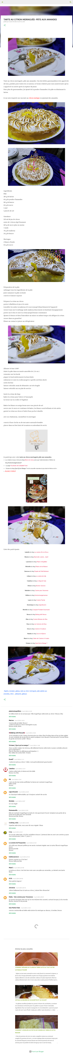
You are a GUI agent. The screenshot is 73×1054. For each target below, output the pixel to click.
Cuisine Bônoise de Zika (40, 619)
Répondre (12, 716)
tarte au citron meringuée (28, 691)
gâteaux (24, 694)
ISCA (10, 878)
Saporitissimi (42, 605)
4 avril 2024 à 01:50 (31, 842)
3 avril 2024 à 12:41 (16, 779)
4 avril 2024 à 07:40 (19, 867)
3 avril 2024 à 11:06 (35, 745)
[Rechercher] (7, 2)
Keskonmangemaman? (15, 462)
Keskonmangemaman (41, 595)
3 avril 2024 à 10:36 (31, 732)
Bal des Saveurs (40, 585)
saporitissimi (13, 792)
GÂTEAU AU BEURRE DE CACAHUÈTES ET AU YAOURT (31, 1000)
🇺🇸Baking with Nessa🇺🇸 (17, 733)
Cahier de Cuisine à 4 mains (41, 638)
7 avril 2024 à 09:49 (39, 897)
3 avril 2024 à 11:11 (19, 759)
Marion (11, 720)
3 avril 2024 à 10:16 (19, 720)
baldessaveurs (14, 857)
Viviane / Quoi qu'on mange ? (19, 745)
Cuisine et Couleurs (40, 629)
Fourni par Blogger (37, 1051)
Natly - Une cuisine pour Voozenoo (21, 897)
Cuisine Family (40, 600)
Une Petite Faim (14, 908)
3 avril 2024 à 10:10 (27, 711)
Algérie (6, 691)
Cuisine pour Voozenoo (41, 590)
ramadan (12, 691)
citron (12, 694)
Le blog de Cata (41, 581)
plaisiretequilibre (15, 711)
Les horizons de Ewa (40, 624)
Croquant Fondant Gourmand (41, 609)
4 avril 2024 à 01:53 (25, 856)
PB (10, 779)
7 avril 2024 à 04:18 (21, 887)
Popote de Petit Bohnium (41, 571)
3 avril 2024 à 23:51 (18, 832)
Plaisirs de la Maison (42, 566)
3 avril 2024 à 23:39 (23, 810)
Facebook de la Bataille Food (18, 465)
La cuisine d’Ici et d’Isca (41, 552)
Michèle (11, 801)
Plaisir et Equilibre (42, 561)
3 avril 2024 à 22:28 (23, 792)
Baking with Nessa (40, 614)
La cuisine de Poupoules (17, 843)
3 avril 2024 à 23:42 (24, 822)
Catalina (12, 768)
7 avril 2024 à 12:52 (26, 907)
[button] (5, 25)
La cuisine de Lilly (41, 576)
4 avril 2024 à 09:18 (18, 878)
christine (12, 887)
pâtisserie (18, 694)
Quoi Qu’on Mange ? (21, 468)
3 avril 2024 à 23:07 (20, 801)
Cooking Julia (13, 822)
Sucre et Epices (41, 633)
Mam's (11, 867)
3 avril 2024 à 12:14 (20, 768)
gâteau (17, 691)
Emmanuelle (13, 810)
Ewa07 (11, 759)
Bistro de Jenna (29, 460)
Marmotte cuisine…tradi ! (41, 557)
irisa (10, 832)
